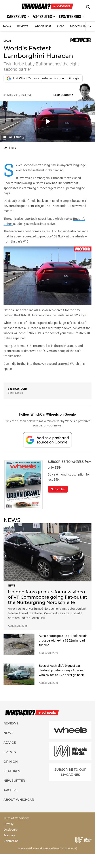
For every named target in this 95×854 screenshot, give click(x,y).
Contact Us (11, 841)
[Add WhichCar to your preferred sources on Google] (47, 440)
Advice (10, 743)
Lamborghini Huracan (48, 178)
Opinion (11, 762)
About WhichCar (19, 800)
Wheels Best (42, 26)
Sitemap (9, 835)
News (7, 26)
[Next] (90, 26)
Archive (11, 790)
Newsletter (14, 781)
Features (12, 771)
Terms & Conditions (16, 818)
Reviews (22, 26)
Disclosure (10, 829)
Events (10, 752)
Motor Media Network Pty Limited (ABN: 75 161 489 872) (49, 848)
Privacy (8, 823)
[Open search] (88, 7)
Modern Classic (80, 26)
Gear (60, 26)
